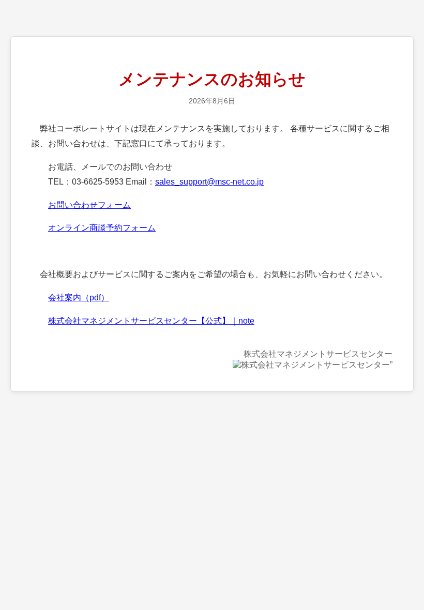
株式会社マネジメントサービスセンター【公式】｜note (151, 320)
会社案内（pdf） (78, 297)
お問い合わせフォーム (89, 205)
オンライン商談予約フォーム (102, 227)
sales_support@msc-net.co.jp (209, 181)
